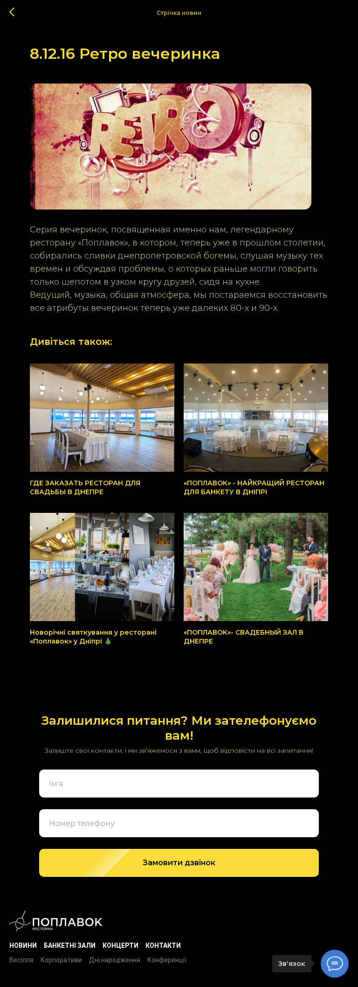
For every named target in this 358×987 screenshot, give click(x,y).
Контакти (163, 945)
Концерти (120, 945)
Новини (23, 945)
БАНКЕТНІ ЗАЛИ (70, 945)
